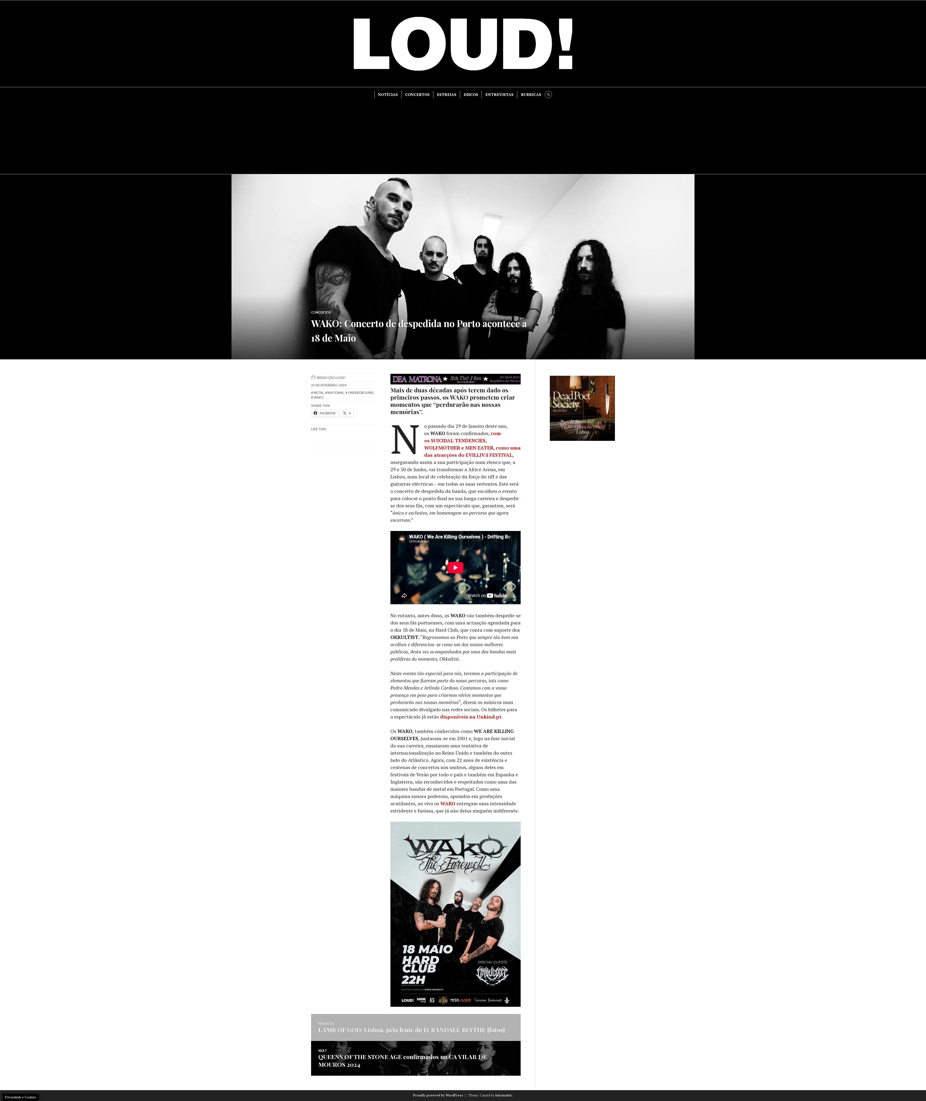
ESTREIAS (446, 94)
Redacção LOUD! (331, 378)
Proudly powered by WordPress (438, 1095)
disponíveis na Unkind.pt (470, 716)
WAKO (447, 803)
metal (318, 393)
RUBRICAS (531, 94)
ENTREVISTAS (499, 94)
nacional (335, 393)
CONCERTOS (417, 94)
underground (361, 393)
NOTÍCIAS (388, 94)
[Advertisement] (463, 134)
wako (318, 397)
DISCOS (471, 94)
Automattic (503, 1095)
